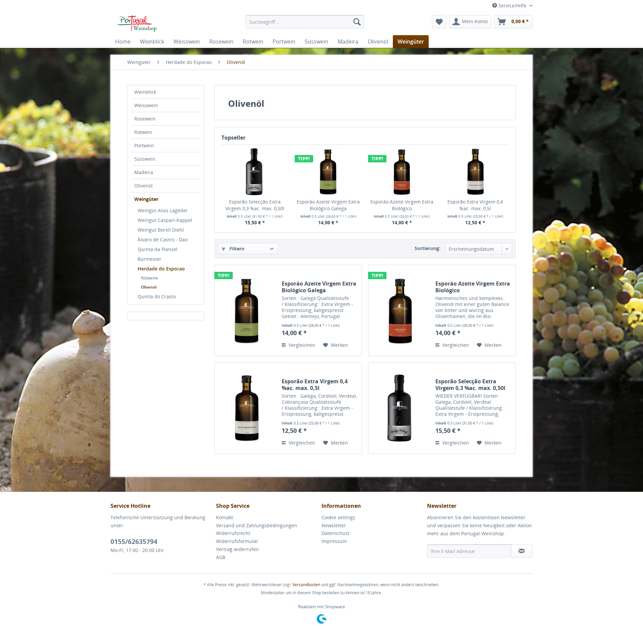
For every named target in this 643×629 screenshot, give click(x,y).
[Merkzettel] (439, 21)
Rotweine (149, 278)
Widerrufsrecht (233, 533)
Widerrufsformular (237, 541)
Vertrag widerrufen (237, 549)
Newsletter (334, 525)
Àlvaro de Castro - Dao (163, 239)
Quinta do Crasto (157, 296)
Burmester (149, 259)
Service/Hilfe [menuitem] (512, 5)
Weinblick (145, 92)
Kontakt (224, 517)
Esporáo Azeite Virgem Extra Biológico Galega (328, 205)
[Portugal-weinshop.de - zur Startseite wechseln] (135, 23)
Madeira (143, 172)
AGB (220, 557)
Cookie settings (338, 517)
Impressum (334, 541)
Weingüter (146, 199)
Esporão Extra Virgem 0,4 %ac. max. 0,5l (475, 205)
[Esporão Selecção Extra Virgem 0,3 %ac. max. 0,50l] (254, 171)
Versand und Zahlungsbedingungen (256, 525)
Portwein (144, 145)
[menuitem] (305, 21)
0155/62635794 (134, 541)
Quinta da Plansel (157, 249)
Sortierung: (427, 248)
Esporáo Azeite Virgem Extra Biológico (401, 205)
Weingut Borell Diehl (161, 230)
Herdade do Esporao (161, 268)
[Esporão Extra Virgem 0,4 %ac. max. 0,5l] (475, 171)
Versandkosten (306, 584)
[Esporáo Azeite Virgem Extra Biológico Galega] (328, 171)
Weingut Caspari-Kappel (165, 220)
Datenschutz (336, 533)
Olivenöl (143, 185)
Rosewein (145, 118)
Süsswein (144, 159)
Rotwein (143, 132)
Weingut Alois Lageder (163, 210)
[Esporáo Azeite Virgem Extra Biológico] (401, 171)
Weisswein (146, 105)
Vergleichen (301, 345)
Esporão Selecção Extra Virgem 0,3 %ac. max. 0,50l (254, 205)
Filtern (236, 248)
